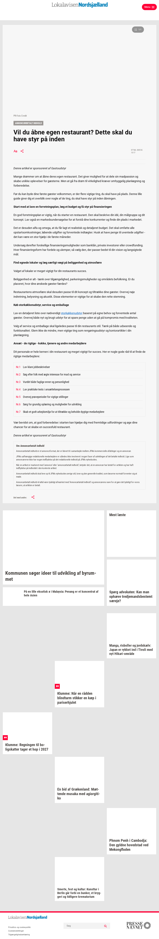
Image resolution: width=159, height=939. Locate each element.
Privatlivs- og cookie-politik (19, 927)
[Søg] (105, 926)
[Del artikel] (22, 151)
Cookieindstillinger (16, 931)
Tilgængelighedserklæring (19, 935)
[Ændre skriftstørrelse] (15, 151)
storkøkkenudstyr (71, 313)
